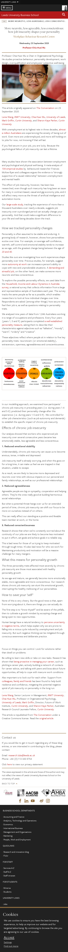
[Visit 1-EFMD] (8, 793)
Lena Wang (7, 117)
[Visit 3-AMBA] (52, 793)
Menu (8, 7)
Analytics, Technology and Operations (19, 820)
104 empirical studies (12, 168)
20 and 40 (7, 251)
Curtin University (23, 120)
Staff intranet (9, 875)
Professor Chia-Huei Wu (34, 47)
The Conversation (45, 108)
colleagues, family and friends (16, 681)
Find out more (11, 946)
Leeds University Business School (20, 15)
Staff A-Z (7, 871)
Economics (8, 824)
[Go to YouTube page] (33, 801)
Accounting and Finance (13, 816)
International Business (13, 828)
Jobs (5, 904)
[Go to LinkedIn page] (26, 801)
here (9, 764)
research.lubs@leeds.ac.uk (21, 755)
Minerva (7, 888)
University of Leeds (55, 117)
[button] (63, 15)
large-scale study (14, 204)
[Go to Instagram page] (48, 801)
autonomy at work (17, 264)
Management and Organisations (17, 832)
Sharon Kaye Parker (47, 120)
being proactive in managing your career (34, 661)
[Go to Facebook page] (20, 801)
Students (7, 891)
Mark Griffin (8, 120)
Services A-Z (8, 868)
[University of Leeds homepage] (64, 7)
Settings (8, 942)
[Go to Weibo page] (41, 801)
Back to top (8, 783)
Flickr (5, 855)
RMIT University (22, 117)
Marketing (7, 835)
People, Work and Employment (17, 839)
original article (46, 718)
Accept (9, 937)
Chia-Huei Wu (38, 117)
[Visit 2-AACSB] (27, 793)
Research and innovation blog (16, 851)
